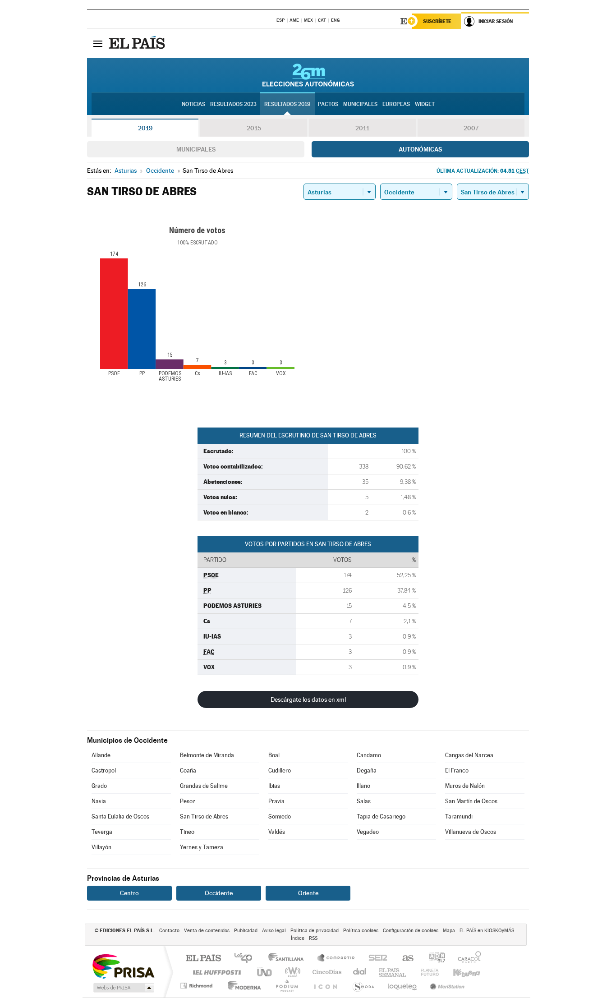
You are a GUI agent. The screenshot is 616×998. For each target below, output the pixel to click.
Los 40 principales (246, 958)
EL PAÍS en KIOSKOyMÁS (487, 931)
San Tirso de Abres (204, 816)
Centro (129, 893)
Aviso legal (274, 931)
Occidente (219, 893)
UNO (265, 972)
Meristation (446, 985)
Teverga (102, 831)
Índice (297, 938)
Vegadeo (368, 831)
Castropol (104, 770)
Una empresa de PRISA (123, 966)
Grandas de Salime (204, 785)
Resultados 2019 (287, 104)
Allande (101, 755)
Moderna (242, 985)
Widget (425, 104)
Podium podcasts (286, 985)
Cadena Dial (360, 972)
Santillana (288, 958)
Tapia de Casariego (381, 816)
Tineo (187, 831)
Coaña (188, 770)
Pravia (276, 801)
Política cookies (360, 931)
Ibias (274, 785)
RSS (313, 938)
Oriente (308, 893)
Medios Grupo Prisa (123, 987)
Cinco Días (325, 972)
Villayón (101, 847)
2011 (362, 128)
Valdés (276, 831)
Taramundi (459, 816)
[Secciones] (98, 43)
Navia (99, 801)
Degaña (367, 770)
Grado (99, 785)
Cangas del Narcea (469, 755)
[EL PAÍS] (138, 43)
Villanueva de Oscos (470, 831)
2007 (471, 128)
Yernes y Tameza (201, 847)
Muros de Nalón (465, 785)
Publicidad (245, 931)
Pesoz (187, 801)
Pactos (328, 104)
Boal (274, 755)
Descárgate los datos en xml (308, 699)
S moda (363, 985)
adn (433, 958)
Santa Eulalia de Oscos (120, 816)
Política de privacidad (314, 931)
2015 (254, 128)
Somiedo (279, 816)
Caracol (467, 958)
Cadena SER (375, 958)
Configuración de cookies (410, 931)
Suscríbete (437, 21)
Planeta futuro (426, 972)
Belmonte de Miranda (207, 755)
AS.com (403, 958)
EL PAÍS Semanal (393, 972)
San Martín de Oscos (471, 801)
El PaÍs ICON (325, 985)
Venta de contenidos (207, 931)
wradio (291, 972)
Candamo (369, 755)
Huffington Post (215, 972)
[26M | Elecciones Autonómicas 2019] (308, 75)
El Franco (457, 770)
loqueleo (402, 985)
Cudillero (279, 770)
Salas (364, 801)
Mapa (449, 931)
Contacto (169, 931)
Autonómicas (420, 149)
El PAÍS (203, 958)
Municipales (196, 149)
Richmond (197, 985)
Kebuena (458, 972)
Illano (363, 785)
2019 (145, 128)
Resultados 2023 (233, 104)
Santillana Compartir (336, 958)
